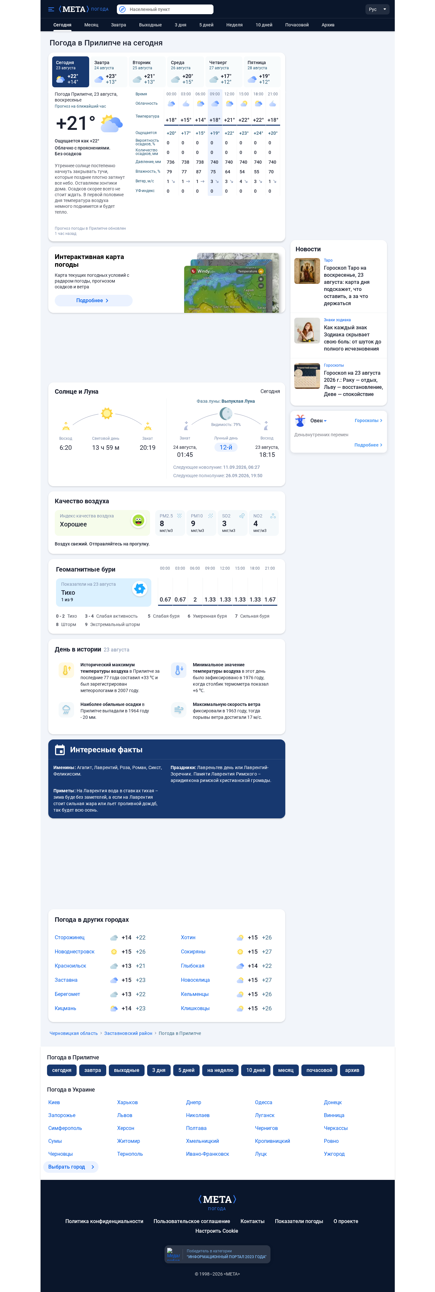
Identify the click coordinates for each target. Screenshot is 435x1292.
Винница (334, 1115)
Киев (54, 1102)
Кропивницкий (272, 1141)
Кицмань (65, 1008)
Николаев (198, 1115)
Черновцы (60, 1154)
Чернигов (266, 1128)
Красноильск (70, 966)
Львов (124, 1115)
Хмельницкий (202, 1141)
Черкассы (336, 1128)
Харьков (127, 1102)
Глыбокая (192, 966)
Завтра (118, 24)
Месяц (91, 24)
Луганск (265, 1115)
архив (328, 24)
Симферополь (65, 1128)
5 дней (206, 24)
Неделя (234, 24)
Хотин (188, 937)
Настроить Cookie (216, 1231)
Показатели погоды (299, 1221)
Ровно (331, 1141)
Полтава (196, 1128)
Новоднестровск (75, 952)
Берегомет (67, 994)
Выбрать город (66, 1167)
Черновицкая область (74, 1033)
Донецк (333, 1102)
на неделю (220, 1070)
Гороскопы (367, 420)
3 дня (180, 24)
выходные (150, 24)
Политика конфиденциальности (104, 1221)
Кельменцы (195, 994)
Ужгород (334, 1154)
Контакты (253, 1221)
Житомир (128, 1141)
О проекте (346, 1221)
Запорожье (61, 1115)
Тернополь (130, 1154)
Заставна (66, 980)
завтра (92, 1070)
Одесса (263, 1102)
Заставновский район (128, 1033)
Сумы (55, 1141)
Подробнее (89, 300)
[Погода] (217, 1199)
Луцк (261, 1154)
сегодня (61, 1070)
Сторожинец (69, 937)
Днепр (193, 1102)
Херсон (125, 1128)
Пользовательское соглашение (192, 1221)
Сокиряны (193, 952)
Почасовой (297, 24)
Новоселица (195, 980)
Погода (100, 9)
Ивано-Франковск (207, 1154)
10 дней (264, 24)
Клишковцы (195, 1008)
